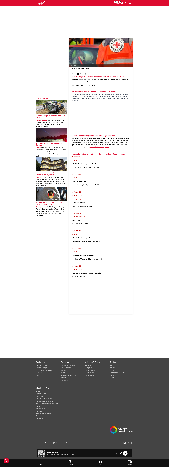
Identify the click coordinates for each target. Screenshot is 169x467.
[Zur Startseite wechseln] (41, 3)
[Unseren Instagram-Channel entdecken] (131, 443)
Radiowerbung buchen (43, 408)
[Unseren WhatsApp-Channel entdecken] (124, 443)
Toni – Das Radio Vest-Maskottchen (47, 404)
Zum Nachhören (66, 368)
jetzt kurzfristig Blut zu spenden (99, 147)
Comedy (63, 370)
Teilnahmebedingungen (43, 413)
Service (112, 365)
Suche (112, 378)
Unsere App (39, 396)
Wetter (112, 370)
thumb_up (129, 453)
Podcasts (63, 378)
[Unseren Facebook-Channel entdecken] (128, 443)
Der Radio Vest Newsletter (44, 399)
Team (38, 391)
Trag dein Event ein (91, 370)
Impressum (39, 418)
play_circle (125, 453)
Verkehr (112, 368)
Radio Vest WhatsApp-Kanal (45, 401)
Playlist (63, 373)
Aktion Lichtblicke (90, 375)
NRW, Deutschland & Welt (44, 370)
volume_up (117, 453)
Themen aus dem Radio (68, 365)
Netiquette (39, 411)
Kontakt (38, 406)
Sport (37, 375)
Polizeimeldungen (41, 368)
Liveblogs (39, 373)
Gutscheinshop (90, 373)
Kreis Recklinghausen (42, 365)
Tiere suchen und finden (117, 373)
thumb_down (121, 453)
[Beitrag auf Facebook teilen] (78, 74)
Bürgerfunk (64, 380)
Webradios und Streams (68, 375)
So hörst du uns (41, 394)
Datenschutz (40, 416)
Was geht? (88, 368)
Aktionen (88, 365)
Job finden (113, 375)
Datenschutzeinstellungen (62, 443)
